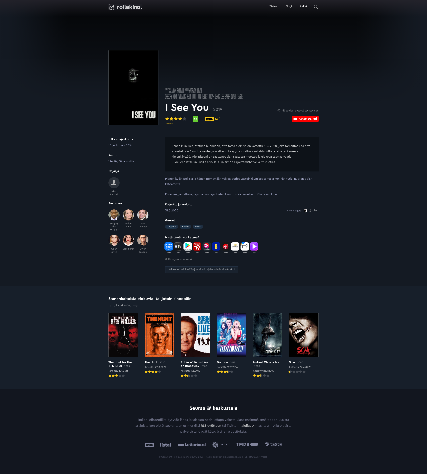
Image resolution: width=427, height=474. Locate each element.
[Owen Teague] (142, 244)
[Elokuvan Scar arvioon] (304, 343)
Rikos (198, 226)
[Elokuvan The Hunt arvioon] (159, 343)
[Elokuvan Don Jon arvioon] (231, 343)
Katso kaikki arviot (119, 305)
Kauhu (185, 226)
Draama (171, 226)
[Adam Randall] (114, 186)
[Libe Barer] (128, 244)
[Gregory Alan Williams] (114, 220)
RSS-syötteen (211, 425)
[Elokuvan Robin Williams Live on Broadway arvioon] (195, 345)
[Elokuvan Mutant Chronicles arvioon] (268, 345)
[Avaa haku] (316, 7)
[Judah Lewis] (114, 244)
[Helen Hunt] (128, 220)
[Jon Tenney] (142, 220)
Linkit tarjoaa (172, 259)
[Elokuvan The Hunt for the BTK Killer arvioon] (123, 345)
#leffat (246, 425)
